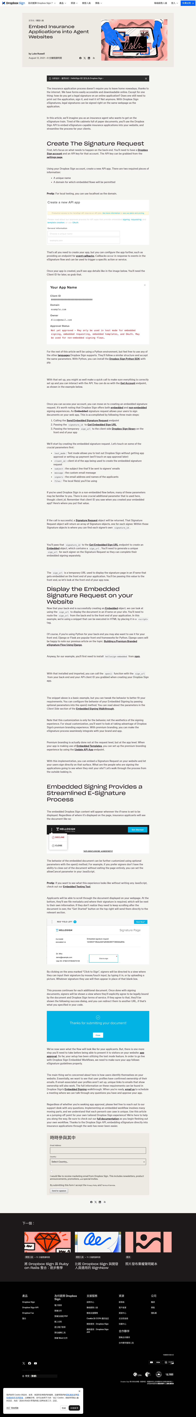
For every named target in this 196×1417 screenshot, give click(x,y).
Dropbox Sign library (124, 429)
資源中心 (122, 1313)
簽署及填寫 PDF (61, 1316)
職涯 (153, 1302)
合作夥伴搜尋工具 (126, 1343)
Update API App (84, 749)
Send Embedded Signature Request (87, 420)
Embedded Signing (76, 1089)
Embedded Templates (89, 746)
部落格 (31, 21)
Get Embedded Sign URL (102, 425)
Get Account (127, 383)
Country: (53, 1157)
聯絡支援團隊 (92, 1313)
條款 (153, 1308)
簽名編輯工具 (60, 1333)
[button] (42, 3)
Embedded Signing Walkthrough (95, 709)
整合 (24, 1319)
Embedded (53, 548)
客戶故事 (122, 1308)
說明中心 (90, 1302)
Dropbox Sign (28, 1302)
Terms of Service (108, 1185)
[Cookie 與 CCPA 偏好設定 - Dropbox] (43, 1401)
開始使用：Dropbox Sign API (98, 1331)
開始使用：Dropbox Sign (98, 1324)
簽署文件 (58, 1311)
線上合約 (58, 1322)
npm (137, 656)
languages (64, 355)
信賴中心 (122, 1324)
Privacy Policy (92, 1185)
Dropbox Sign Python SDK (124, 359)
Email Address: (55, 1145)
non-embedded (138, 407)
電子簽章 (58, 1305)
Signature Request (86, 520)
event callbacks (85, 256)
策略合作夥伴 (124, 1337)
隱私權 (154, 1313)
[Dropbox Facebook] (29, 1363)
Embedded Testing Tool (76, 886)
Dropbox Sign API (30, 1308)
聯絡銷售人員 (160, 3)
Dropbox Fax (28, 1313)
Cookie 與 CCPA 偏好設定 (98, 1319)
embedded (117, 407)
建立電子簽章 (60, 1327)
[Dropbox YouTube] (35, 1363)
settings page (54, 157)
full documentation (108, 1119)
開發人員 (86, 3)
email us (130, 1089)
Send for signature (59, 1191)
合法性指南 (123, 1319)
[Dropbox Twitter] (23, 1363)
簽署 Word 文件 (61, 1338)
